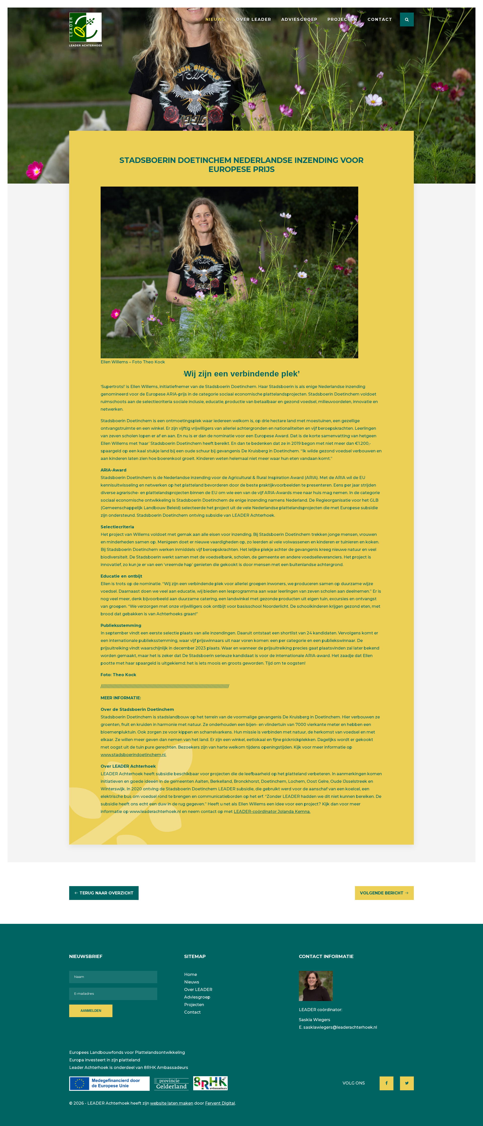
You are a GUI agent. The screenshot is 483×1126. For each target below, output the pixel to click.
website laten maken (171, 1103)
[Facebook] (386, 1083)
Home (190, 974)
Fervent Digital (220, 1103)
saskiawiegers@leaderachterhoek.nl (340, 1027)
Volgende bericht (382, 893)
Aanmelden (90, 1011)
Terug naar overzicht (106, 893)
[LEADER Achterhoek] (85, 30)
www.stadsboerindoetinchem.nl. (133, 754)
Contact (380, 19)
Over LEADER (253, 19)
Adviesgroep (299, 19)
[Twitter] (407, 1083)
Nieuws (216, 19)
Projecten (342, 19)
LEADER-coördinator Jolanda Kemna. (272, 811)
